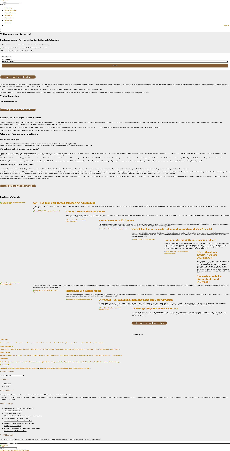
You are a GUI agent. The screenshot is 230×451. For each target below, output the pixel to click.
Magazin (226, 25)
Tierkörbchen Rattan (22, 362)
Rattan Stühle (11, 368)
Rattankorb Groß (79, 362)
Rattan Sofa (27, 368)
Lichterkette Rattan (116, 355)
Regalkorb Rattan (69, 362)
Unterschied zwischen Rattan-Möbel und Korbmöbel (209, 279)
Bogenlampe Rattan (92, 355)
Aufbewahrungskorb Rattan (8, 362)
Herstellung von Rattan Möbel (83, 290)
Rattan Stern (61, 343)
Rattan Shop (8, 8)
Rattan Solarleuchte (104, 355)
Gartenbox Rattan (104, 349)
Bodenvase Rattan (26, 343)
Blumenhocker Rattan (13, 343)
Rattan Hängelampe (40, 355)
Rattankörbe (8, 15)
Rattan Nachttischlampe (66, 355)
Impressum (7, 386)
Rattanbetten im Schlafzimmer (116, 220)
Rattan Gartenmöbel (10, 10)
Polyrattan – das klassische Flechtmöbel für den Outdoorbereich (136, 299)
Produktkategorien (7, 59)
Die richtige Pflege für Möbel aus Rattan (155, 308)
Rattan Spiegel (99, 343)
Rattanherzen (78, 343)
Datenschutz (7, 384)
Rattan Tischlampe (16, 355)
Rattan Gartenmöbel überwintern (85, 211)
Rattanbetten (42, 368)
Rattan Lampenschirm (80, 355)
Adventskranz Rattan (52, 343)
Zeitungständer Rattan (57, 362)
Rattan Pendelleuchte (53, 355)
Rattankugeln (70, 343)
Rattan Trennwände (83, 368)
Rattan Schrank (73, 368)
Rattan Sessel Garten (17, 349)
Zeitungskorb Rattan (44, 362)
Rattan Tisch (3, 368)
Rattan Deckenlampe (28, 355)
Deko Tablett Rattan (88, 343)
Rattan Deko (8, 20)
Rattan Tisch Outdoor (41, 349)
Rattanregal (35, 368)
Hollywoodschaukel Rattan (79, 349)
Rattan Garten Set (5, 349)
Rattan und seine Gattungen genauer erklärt (190, 239)
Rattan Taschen (33, 362)
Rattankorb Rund (103, 362)
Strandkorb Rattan (93, 349)
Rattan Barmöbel (51, 368)
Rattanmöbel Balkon (65, 349)
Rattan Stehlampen (5, 355)
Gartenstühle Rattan (28, 349)
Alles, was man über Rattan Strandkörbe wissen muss (64, 202)
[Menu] (0, 29)
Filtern (115, 65)
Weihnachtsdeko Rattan (38, 343)
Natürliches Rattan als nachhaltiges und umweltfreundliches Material (172, 229)
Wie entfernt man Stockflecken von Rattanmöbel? (207, 255)
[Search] (0, 31)
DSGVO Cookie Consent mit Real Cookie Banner (14, 450)
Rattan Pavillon (114, 349)
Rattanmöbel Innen (10, 13)
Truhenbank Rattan (62, 368)
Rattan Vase (3, 343)
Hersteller (7, 23)
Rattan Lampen (9, 18)
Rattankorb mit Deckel (91, 362)
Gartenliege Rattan (53, 349)
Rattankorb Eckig (114, 362)
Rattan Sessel (20, 368)
